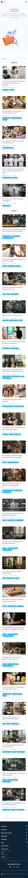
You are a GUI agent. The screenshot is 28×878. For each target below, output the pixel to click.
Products (4, 826)
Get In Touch (5, 846)
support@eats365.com (5, 857)
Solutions (4, 829)
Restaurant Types (6, 833)
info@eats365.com (4, 854)
